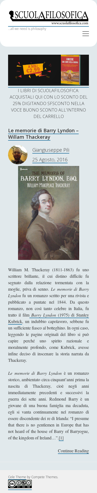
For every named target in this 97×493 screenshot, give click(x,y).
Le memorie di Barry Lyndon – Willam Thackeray (43, 133)
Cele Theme (17, 477)
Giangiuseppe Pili (50, 150)
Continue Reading (73, 451)
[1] (61, 437)
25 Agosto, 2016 (50, 159)
